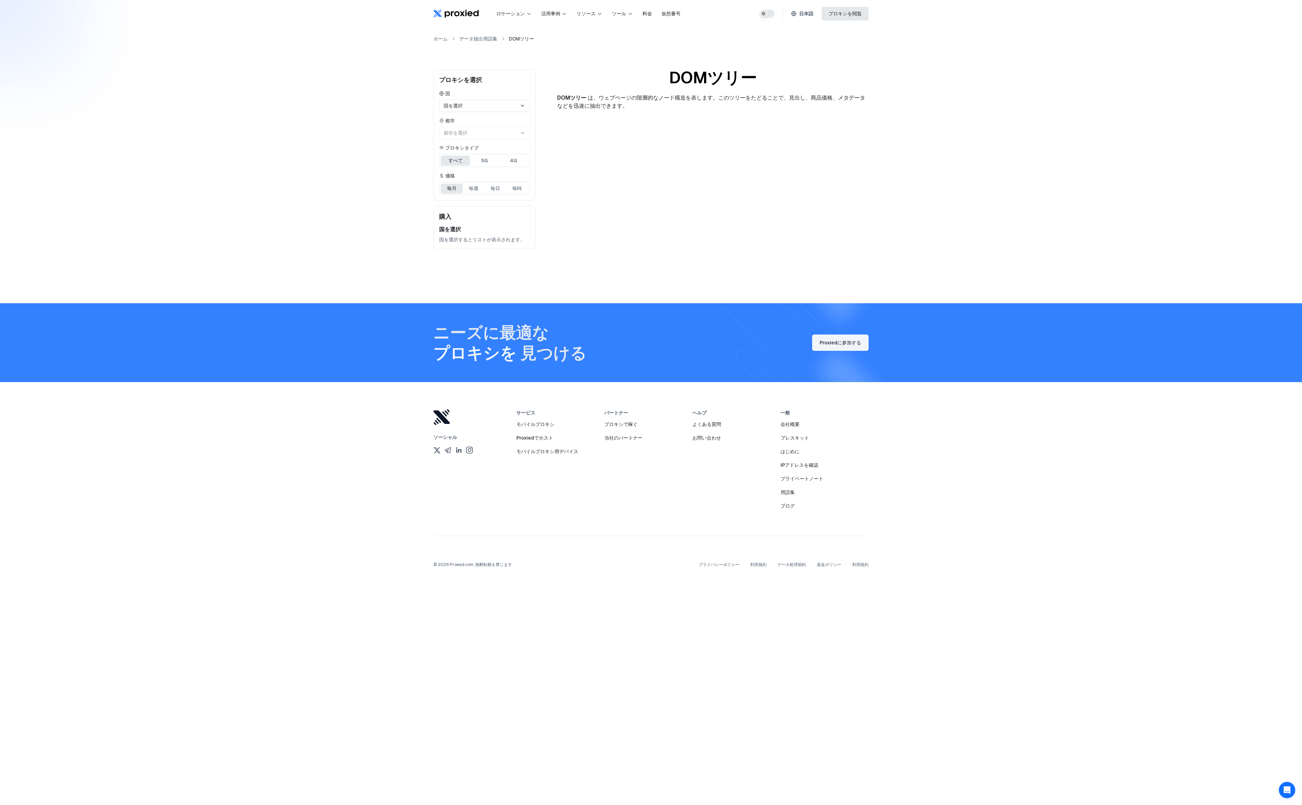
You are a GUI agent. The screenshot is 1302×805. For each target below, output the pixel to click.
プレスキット (795, 438)
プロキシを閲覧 (845, 14)
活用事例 (550, 14)
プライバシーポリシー (719, 564)
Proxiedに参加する (840, 343)
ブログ (788, 506)
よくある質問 (706, 424)
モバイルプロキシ (535, 424)
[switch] (766, 14)
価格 (450, 176)
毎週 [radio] (473, 188)
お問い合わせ (706, 438)
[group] (484, 160)
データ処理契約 (791, 564)
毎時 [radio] (517, 188)
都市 (450, 121)
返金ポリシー (829, 564)
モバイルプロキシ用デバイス (547, 451)
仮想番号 (671, 14)
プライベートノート (802, 479)
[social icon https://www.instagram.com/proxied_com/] (469, 450)
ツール (619, 14)
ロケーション (510, 14)
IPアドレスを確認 (799, 465)
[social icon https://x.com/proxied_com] (436, 450)
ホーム (440, 39)
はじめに (790, 451)
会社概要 (790, 424)
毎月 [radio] (452, 188)
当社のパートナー (623, 438)
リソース (586, 14)
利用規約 (758, 564)
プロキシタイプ (462, 148)
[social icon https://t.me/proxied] (447, 450)
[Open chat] (1287, 790)
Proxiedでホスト (534, 438)
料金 (647, 14)
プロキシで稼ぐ (621, 424)
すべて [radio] (455, 160)
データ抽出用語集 (478, 39)
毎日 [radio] (495, 188)
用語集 (788, 492)
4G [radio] (513, 160)
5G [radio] (484, 160)
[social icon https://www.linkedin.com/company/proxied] (458, 450)
